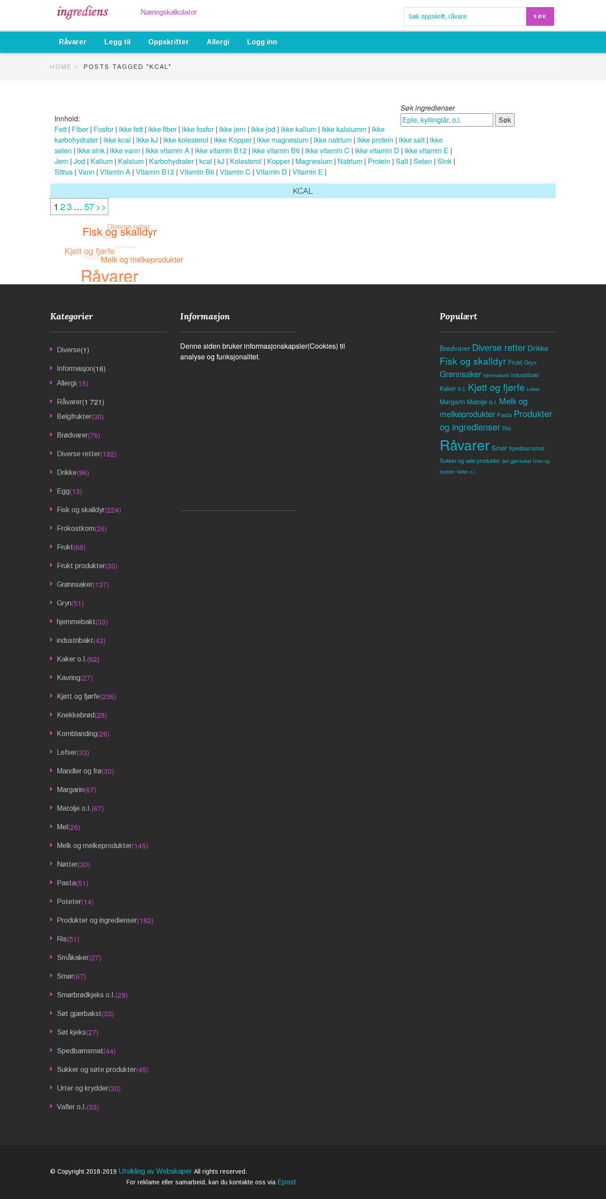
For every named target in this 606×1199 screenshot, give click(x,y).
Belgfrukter (74, 416)
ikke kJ (147, 140)
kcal (205, 161)
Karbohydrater (171, 161)
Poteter (69, 901)
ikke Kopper (233, 140)
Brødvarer (72, 435)
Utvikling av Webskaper (156, 1171)
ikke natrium (333, 140)
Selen (422, 161)
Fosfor (104, 129)
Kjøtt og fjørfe (78, 696)
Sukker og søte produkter (96, 1069)
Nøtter (67, 864)
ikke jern (232, 129)
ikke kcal (117, 140)
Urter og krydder (82, 1088)
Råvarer (73, 42)
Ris (62, 939)
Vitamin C (235, 172)
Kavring (68, 677)
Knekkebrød (75, 715)
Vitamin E (307, 172)
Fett (61, 129)
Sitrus (64, 172)
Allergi (218, 42)
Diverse (69, 350)
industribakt (75, 640)
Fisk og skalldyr (81, 510)
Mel (62, 827)
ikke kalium (298, 129)
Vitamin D (271, 172)
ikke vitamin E (427, 150)
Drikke (67, 472)
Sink (444, 161)
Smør (65, 976)
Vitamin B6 (197, 172)
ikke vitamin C (327, 150)
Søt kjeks (71, 1032)
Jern (61, 161)
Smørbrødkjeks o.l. (86, 995)
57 (89, 206)
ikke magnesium (282, 140)
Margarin (70, 789)
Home (61, 66)
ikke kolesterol (186, 140)
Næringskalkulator (169, 12)
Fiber (80, 129)
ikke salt (412, 140)
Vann (86, 172)
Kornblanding (77, 733)
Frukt (65, 547)
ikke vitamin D (377, 150)
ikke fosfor (198, 129)
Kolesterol (246, 161)
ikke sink (91, 150)
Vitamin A (115, 172)
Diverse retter (78, 454)
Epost (286, 1182)
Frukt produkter (81, 566)
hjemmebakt (76, 621)
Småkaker (73, 957)
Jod (79, 161)
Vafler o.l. (72, 1107)
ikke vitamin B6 (276, 150)
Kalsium (131, 161)
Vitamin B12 (155, 172)
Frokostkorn (75, 528)
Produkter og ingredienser (97, 920)
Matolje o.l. (74, 808)
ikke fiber (162, 129)
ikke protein (375, 140)
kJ (220, 161)
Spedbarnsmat (80, 1051)
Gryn (64, 603)
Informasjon (75, 368)
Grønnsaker (75, 584)
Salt (402, 161)
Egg (63, 491)
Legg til (117, 42)
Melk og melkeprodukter (94, 845)
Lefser (67, 752)
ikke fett (131, 129)
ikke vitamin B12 (221, 150)
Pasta (66, 883)
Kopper (278, 161)
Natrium (350, 161)
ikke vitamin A (167, 150)
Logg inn (262, 42)
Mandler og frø (79, 771)
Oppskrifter (168, 42)
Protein (379, 161)
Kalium (102, 161)
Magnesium (313, 161)
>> (101, 206)
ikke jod (263, 129)
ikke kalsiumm (344, 129)
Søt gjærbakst (79, 1013)
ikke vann (125, 150)
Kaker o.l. (72, 659)
